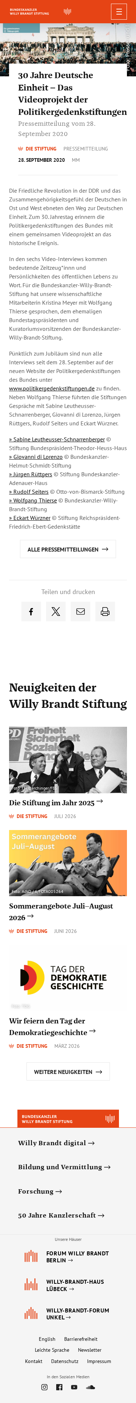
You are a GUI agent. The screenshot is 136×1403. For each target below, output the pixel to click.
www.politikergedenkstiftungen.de (52, 388)
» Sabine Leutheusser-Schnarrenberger (57, 439)
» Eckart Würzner (29, 517)
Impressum (99, 1361)
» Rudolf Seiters (29, 491)
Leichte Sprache (52, 1350)
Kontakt (33, 1361)
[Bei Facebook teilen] (31, 611)
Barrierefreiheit (81, 1339)
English (47, 1339)
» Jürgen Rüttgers (30, 474)
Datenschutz (64, 1361)
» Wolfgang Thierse (33, 500)
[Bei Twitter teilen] (56, 611)
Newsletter (90, 1350)
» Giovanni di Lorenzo (36, 456)
